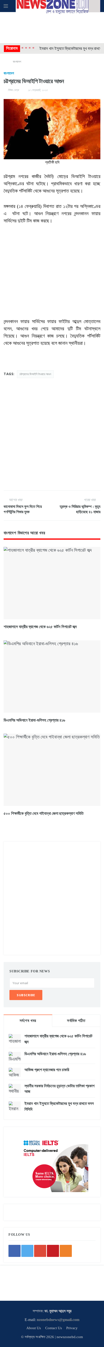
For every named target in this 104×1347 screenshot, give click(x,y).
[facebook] (14, 1251)
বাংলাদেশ (17, 62)
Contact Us (53, 1328)
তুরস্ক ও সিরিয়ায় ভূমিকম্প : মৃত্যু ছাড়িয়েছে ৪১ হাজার (80, 509)
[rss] (66, 1251)
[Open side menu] (6, 6)
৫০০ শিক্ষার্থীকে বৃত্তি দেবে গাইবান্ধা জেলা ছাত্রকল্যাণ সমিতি (43, 813)
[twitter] (27, 1251)
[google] (40, 1251)
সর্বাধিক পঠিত (76, 1020)
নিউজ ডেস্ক (13, 90)
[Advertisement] (52, 26)
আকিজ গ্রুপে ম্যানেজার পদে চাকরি (46, 1070)
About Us (33, 1328)
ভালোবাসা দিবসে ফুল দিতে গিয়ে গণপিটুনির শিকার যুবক (23, 509)
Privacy (72, 1328)
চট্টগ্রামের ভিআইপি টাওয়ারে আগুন (35, 374)
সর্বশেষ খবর (28, 1020)
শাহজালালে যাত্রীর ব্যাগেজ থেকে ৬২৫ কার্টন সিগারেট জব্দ (40, 626)
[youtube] (53, 1251)
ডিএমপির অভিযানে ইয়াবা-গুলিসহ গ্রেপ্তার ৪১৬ (34, 720)
